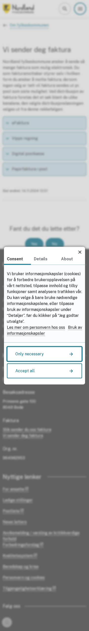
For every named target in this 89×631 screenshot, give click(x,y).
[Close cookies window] (79, 252)
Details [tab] (40, 258)
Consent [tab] (15, 258)
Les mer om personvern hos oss (36, 327)
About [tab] (67, 258)
